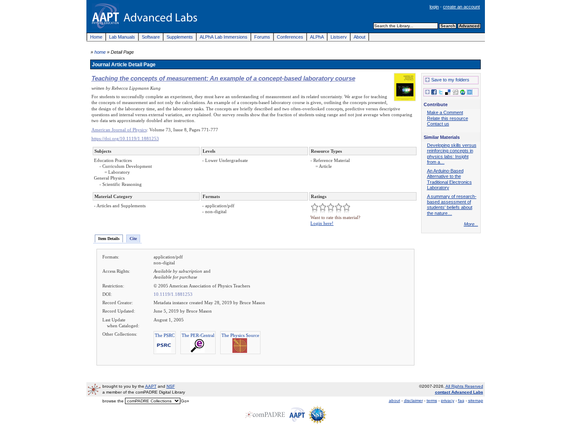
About (359, 36)
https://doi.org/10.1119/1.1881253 (125, 138)
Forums (262, 36)
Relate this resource (447, 118)
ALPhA (317, 36)
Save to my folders (450, 79)
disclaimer (413, 400)
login (434, 6)
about (394, 400)
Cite (133, 238)
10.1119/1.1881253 (173, 294)
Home (96, 36)
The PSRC (165, 335)
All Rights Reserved (464, 386)
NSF (171, 386)
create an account (461, 6)
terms (432, 400)
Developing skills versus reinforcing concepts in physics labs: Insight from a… (452, 153)
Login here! (321, 223)
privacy (447, 400)
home (100, 52)
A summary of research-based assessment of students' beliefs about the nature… (452, 205)
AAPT (150, 386)
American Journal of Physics (119, 129)
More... (471, 224)
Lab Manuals (122, 36)
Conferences (290, 36)
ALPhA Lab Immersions (223, 36)
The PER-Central (198, 335)
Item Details (109, 238)
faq (461, 400)
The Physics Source (240, 335)
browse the (113, 401)
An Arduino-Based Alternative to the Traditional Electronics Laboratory (449, 179)
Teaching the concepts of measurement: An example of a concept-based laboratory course (223, 78)
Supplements (180, 36)
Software (151, 36)
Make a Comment (445, 112)
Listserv (339, 36)
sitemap (475, 400)
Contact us (438, 123)
